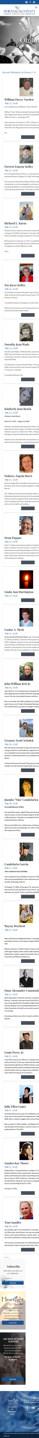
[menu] (36, 7)
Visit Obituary (28, 137)
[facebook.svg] (27, 1408)
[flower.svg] (33, 1408)
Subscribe (13, 1283)
